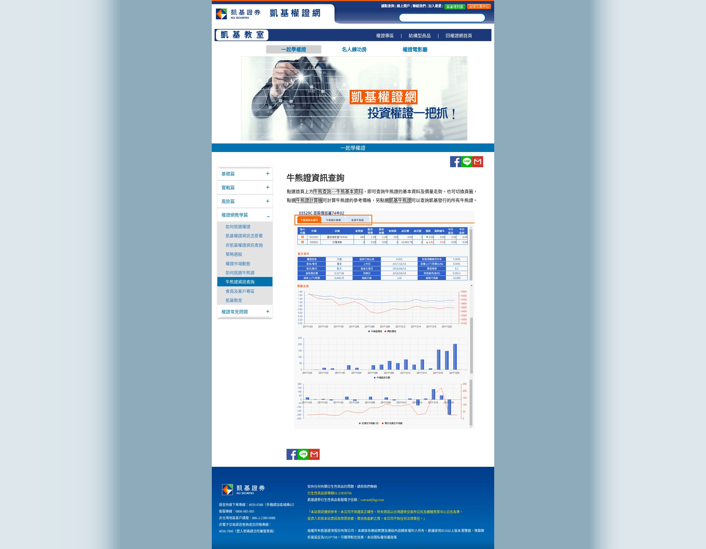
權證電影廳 (415, 49)
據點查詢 (387, 6)
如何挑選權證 (238, 226)
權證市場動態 (238, 263)
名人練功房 (354, 49)
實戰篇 (228, 187)
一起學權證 (293, 49)
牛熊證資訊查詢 (240, 281)
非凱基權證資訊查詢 (244, 245)
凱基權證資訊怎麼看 (244, 235)
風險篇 (228, 201)
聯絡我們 (419, 6)
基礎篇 (228, 173)
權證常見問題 (234, 311)
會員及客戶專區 (240, 291)
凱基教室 (234, 300)
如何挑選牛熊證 (240, 272)
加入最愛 (435, 6)
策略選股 (234, 254)
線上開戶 (403, 6)
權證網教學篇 (234, 215)
